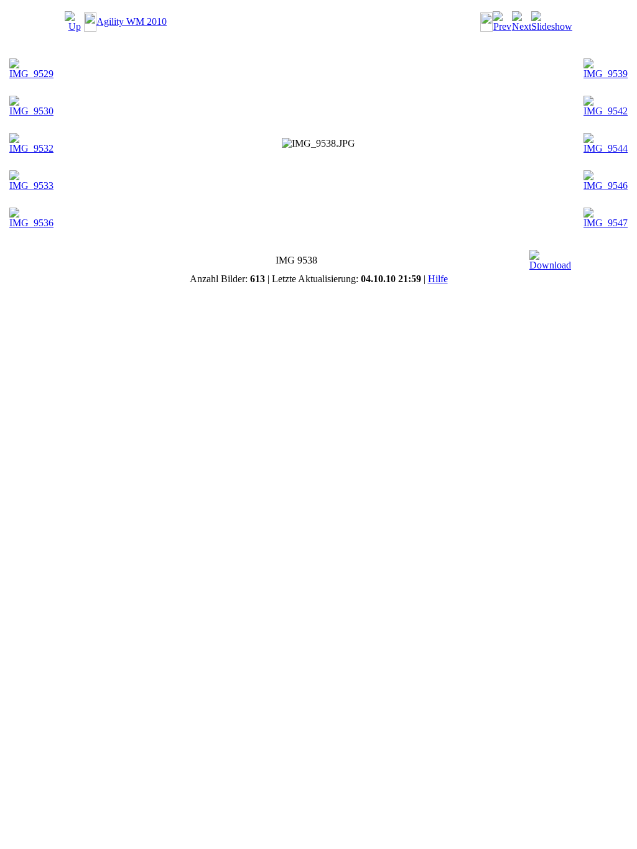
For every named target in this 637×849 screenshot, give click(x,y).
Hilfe (438, 278)
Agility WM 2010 (131, 21)
